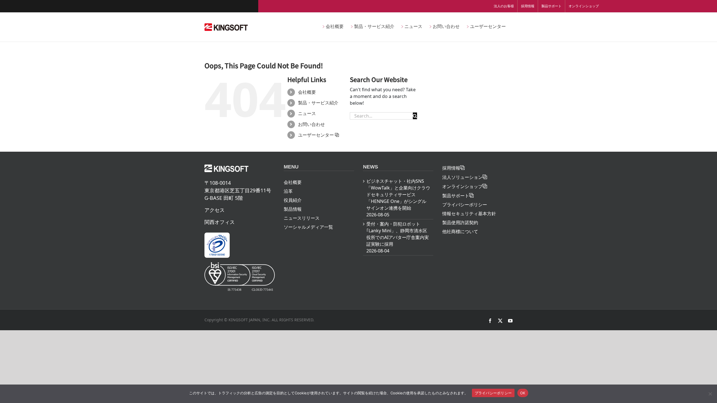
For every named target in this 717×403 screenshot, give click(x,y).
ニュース (307, 113)
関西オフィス (219, 222)
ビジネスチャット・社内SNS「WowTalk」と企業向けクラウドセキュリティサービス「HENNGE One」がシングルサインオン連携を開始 (398, 194)
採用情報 (527, 6)
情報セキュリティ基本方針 (469, 213)
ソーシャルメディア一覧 (308, 227)
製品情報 (293, 209)
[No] (710, 394)
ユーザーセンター (316, 135)
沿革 (288, 191)
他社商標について (460, 231)
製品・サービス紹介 (318, 103)
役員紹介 (293, 200)
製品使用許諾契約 (460, 222)
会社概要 (307, 92)
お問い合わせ (311, 124)
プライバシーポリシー (464, 205)
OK (522, 393)
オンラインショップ (584, 6)
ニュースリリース (302, 218)
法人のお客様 (504, 6)
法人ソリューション (462, 177)
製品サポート (551, 6)
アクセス (214, 210)
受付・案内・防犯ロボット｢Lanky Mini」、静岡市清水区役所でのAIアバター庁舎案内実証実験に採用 (397, 234)
